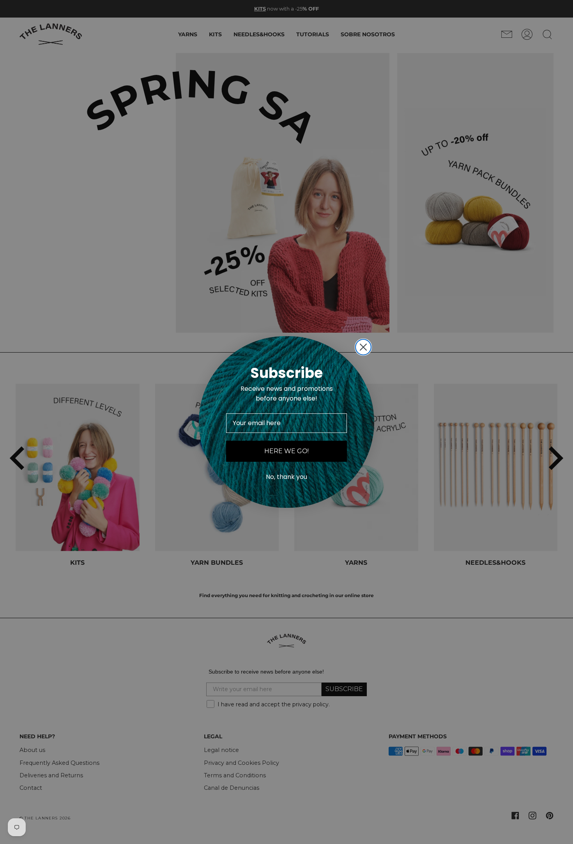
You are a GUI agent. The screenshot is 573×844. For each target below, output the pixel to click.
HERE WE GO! (286, 451)
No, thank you (286, 476)
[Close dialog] (363, 347)
